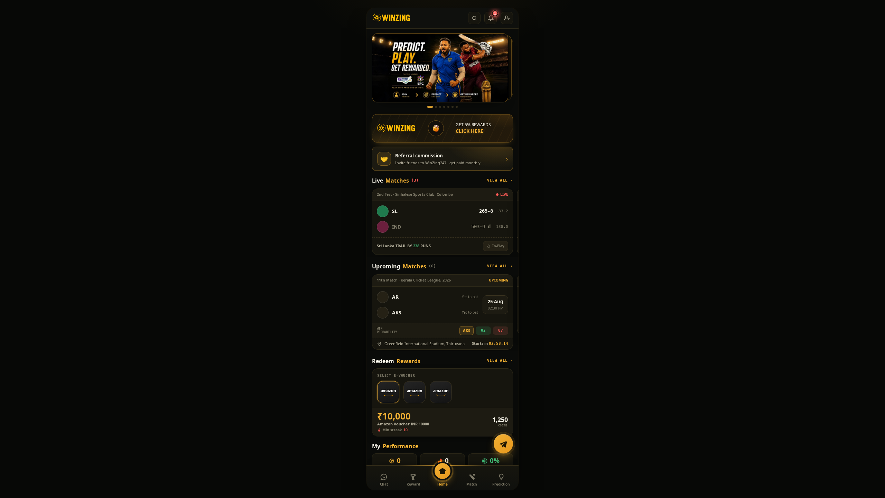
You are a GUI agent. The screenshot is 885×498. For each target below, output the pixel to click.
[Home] (391, 18)
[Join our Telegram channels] (503, 445)
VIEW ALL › (500, 180)
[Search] (474, 18)
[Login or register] (507, 18)
